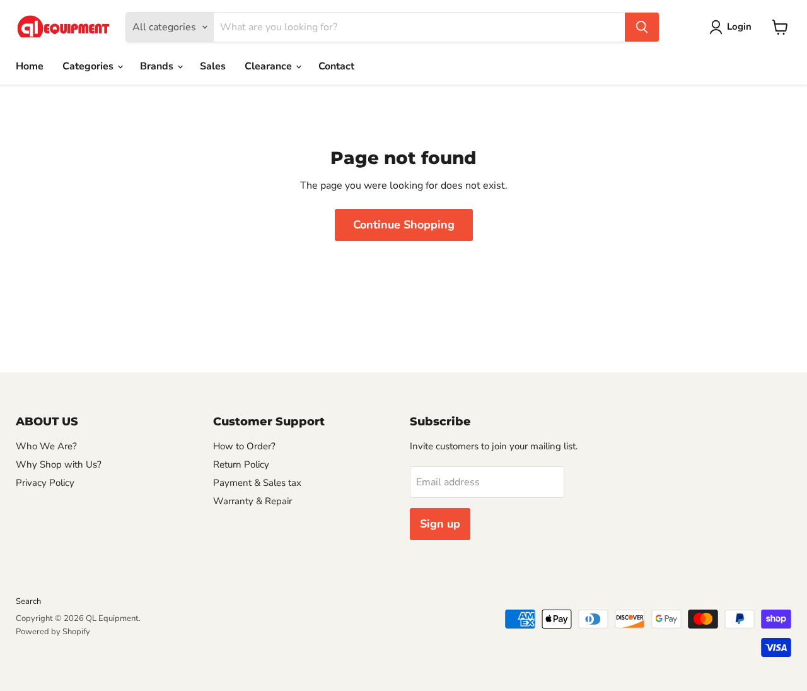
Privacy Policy (45, 482)
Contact (336, 66)
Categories (89, 66)
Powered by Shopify (53, 631)
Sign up (440, 523)
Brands (158, 66)
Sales (213, 66)
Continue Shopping (404, 224)
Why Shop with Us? (59, 464)
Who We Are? (46, 446)
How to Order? (244, 446)
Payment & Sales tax (257, 482)
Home (30, 66)
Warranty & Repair (252, 501)
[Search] (642, 27)
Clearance (269, 66)
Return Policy (241, 464)
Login (739, 26)
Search (28, 601)
